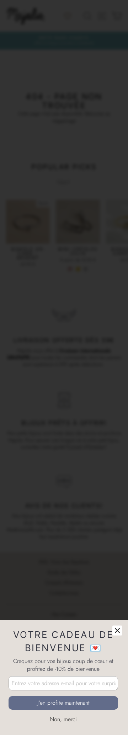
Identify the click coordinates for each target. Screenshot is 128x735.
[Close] (117, 631)
